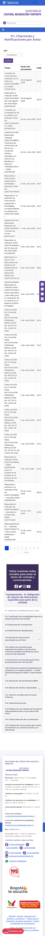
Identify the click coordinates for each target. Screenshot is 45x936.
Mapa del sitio (30, 916)
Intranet (20, 916)
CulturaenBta (12, 848)
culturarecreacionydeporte (21, 856)
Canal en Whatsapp (17, 861)
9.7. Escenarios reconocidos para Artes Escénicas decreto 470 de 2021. (22, 661)
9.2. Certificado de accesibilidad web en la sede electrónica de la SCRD (23, 618)
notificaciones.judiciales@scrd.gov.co (19, 825)
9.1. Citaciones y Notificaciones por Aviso (22, 611)
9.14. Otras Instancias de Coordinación (21, 719)
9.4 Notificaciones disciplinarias (19, 631)
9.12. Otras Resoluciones (15, 703)
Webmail (12, 916)
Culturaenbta (33, 853)
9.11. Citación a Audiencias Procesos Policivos (21, 696)
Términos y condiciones (15, 919)
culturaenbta (29, 848)
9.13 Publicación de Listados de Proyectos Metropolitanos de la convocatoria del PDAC (23, 711)
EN (32, 2)
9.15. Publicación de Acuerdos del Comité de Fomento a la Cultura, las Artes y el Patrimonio (23, 727)
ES (35, 2)
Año (5, 51)
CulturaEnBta (15, 853)
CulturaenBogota (16, 844)
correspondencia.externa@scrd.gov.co (20, 816)
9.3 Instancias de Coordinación (18, 625)
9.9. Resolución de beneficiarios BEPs (21, 681)
